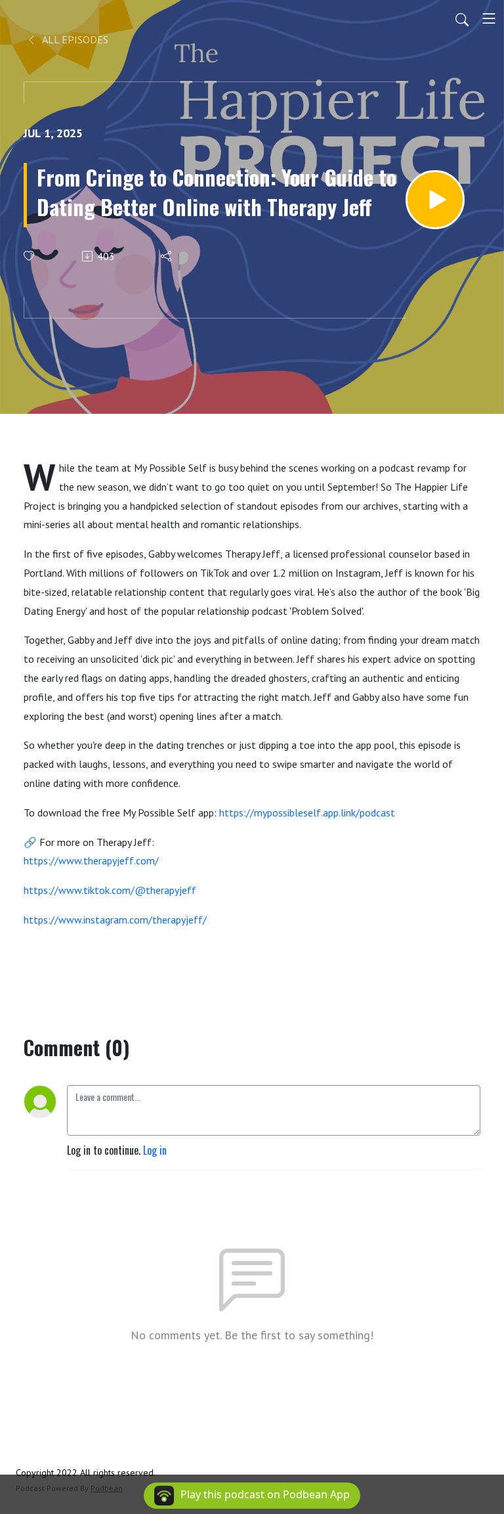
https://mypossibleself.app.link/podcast (307, 812)
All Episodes (74, 39)
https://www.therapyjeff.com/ (91, 860)
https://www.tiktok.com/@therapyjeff (110, 890)
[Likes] (29, 256)
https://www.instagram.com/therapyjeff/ (115, 919)
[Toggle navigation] (489, 18)
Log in (155, 1150)
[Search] (462, 18)
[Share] (167, 256)
